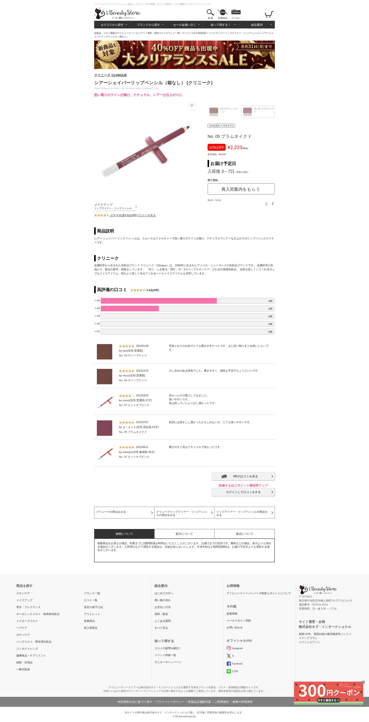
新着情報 (232, 613)
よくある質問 (163, 621)
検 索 (210, 18)
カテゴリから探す (112, 24)
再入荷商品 (90, 627)
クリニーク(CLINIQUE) (194, 33)
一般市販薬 (23, 669)
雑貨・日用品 (24, 662)
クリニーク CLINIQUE (110, 75)
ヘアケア (21, 627)
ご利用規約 (221, 701)
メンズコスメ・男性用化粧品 (33, 641)
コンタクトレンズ (27, 648)
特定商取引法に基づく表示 (135, 701)
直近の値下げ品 (93, 607)
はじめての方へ (164, 593)
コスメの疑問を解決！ (168, 648)
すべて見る (161, 627)
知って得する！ (221, 24)
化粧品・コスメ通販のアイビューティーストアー (119, 33)
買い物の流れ (163, 600)
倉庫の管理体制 (242, 701)
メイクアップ (216, 33)
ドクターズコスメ (27, 621)
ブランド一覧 (92, 593)
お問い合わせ (235, 627)
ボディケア (23, 634)
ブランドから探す (148, 24)
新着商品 (222, 18)
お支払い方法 (163, 607)
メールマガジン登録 (239, 620)
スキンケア (23, 593)
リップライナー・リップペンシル (242, 33)
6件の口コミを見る (245, 476)
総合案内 (257, 24)
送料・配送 (161, 614)
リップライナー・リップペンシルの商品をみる (242, 513)
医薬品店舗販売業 (199, 701)
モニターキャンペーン (168, 662)
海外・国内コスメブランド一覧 (163, 33)
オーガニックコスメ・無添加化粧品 (37, 614)
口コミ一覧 (90, 600)
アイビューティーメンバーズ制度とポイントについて (259, 593)
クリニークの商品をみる (111, 511)
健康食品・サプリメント (31, 655)
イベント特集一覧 (165, 655)
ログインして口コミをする (243, 492)
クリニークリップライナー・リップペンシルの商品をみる (182, 513)
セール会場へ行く (184, 24)
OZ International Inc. (186, 716)
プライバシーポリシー (170, 701)
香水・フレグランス (28, 607)
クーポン (236, 18)
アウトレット (92, 614)
